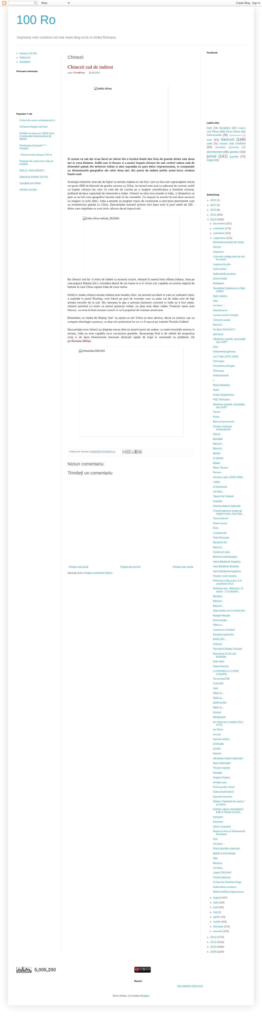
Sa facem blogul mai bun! (33, 126)
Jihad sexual (220, 523)
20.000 (217, 748)
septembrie (219, 238)
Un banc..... (219, 305)
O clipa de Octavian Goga (227, 882)
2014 (213, 214)
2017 (213, 205)
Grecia (216, 434)
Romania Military (80, 341)
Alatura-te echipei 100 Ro (33, 176)
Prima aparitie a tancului (226, 848)
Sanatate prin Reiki (30, 183)
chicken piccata (28, 189)
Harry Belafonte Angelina (227, 571)
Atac (215, 858)
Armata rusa (219, 782)
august (217, 897)
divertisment (214, 151)
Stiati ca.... (218, 707)
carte (209, 143)
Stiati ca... (218, 625)
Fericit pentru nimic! (224, 787)
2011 (213, 942)
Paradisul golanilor (223, 634)
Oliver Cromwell (222, 826)
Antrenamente (221, 375)
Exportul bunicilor (222, 796)
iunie (216, 907)
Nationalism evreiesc (224, 887)
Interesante (214, 135)
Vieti (215, 688)
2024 (213, 200)
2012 (213, 937)
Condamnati (220, 533)
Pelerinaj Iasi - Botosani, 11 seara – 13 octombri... (228, 590)
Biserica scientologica (225, 556)
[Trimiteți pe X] (132, 452)
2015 (213, 209)
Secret (216, 412)
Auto (209, 128)
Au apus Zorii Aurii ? (224, 329)
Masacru (217, 596)
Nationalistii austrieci (224, 274)
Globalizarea (220, 310)
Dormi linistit (220, 278)
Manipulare (219, 717)
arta (209, 139)
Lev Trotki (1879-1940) (225, 356)
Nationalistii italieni (223, 791)
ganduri (234, 151)
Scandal (217, 501)
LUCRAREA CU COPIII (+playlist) (225, 672)
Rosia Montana (221, 385)
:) (213, 380)
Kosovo (217, 712)
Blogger (144, 995)
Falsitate (217, 772)
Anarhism (218, 251)
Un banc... (218, 491)
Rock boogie (220, 620)
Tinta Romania (221, 537)
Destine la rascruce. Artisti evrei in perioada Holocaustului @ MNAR (36, 136)
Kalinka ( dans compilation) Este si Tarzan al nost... (228, 811)
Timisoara (218, 370)
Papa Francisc (221, 666)
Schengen (218, 361)
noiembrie (219, 228)
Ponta (216, 416)
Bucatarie (224, 128)
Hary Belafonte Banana (226, 566)
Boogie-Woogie (221, 615)
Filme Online (233, 131)
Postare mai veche (183, 567)
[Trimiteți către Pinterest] (140, 452)
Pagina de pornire (131, 567)
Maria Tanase (220, 467)
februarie (218, 926)
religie (210, 160)
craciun (224, 143)
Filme (215, 131)
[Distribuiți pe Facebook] (136, 452)
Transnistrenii (220, 518)
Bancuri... (218, 324)
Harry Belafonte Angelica (227, 561)
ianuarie (218, 931)
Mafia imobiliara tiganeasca (228, 891)
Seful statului (220, 296)
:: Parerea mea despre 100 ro (35, 154)
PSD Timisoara (221, 399)
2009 (213, 951)
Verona (217, 247)
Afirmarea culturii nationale (228, 758)
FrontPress (79, 72)
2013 (213, 219)
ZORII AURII (219, 702)
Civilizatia (218, 743)
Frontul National (222, 877)
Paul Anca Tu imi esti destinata (224, 655)
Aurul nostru (219, 269)
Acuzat (216, 734)
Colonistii (218, 683)
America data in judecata (227, 506)
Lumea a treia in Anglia (225, 315)
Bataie (216, 463)
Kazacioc (218, 817)
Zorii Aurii (218, 334)
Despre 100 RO (28, 53)
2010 (213, 946)
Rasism (217, 472)
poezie (234, 156)
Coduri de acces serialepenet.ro (37, 120)
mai (215, 912)
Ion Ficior (218, 729)
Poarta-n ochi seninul (225, 576)
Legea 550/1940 (222, 872)
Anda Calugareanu (223, 394)
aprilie (217, 917)
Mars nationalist (221, 763)
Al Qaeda (218, 458)
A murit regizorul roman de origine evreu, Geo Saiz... (228, 512)
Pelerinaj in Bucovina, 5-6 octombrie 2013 (227, 582)
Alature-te (24, 57)
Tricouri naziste (221, 767)
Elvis (215, 528)
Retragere (218, 283)
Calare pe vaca (221, 552)
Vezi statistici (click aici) (190, 986)
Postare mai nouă (78, 567)
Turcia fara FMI (221, 678)
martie (217, 921)
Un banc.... (219, 843)
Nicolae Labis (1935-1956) (228, 477)
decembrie (219, 223)
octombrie (219, 233)
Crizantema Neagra (224, 365)
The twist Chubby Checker (227, 648)
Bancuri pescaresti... (224, 421)
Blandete (218, 439)
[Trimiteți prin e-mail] (124, 452)
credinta (240, 143)
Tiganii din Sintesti (223, 496)
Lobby (216, 482)
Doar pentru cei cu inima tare (229, 610)
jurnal (211, 156)
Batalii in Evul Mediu (224, 853)
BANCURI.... (220, 639)
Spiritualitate (235, 135)
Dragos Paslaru (221, 777)
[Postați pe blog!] (128, 452)
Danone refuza (221, 739)
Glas (215, 300)
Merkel (216, 453)
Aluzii (216, 389)
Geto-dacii (218, 661)
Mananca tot (220, 542)
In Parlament (220, 487)
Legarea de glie (221, 264)
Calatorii (242, 128)
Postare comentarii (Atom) (98, 573)
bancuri (227, 139)
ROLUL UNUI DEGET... (32, 170)
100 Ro (36, 20)
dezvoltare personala (227, 147)
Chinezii (217, 644)
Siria (215, 346)
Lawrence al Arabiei (224, 629)
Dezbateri (24, 61)
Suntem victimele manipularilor (222, 428)
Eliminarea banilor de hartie (228, 242)
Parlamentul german (224, 351)
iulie (216, 902)
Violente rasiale (221, 320)
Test (215, 839)
